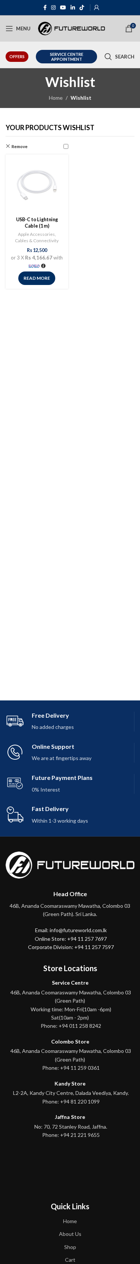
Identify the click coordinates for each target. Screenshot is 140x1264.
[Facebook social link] (45, 8)
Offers (17, 56)
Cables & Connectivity (37, 240)
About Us (70, 1234)
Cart (70, 1260)
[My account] (96, 7)
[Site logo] (71, 28)
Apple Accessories (36, 234)
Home (56, 97)
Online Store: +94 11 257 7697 (71, 939)
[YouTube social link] (63, 8)
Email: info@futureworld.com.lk (71, 930)
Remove (20, 146)
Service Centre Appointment (66, 56)
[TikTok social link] (81, 8)
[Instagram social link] (53, 8)
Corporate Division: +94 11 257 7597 (71, 947)
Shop (70, 1247)
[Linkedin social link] (72, 8)
